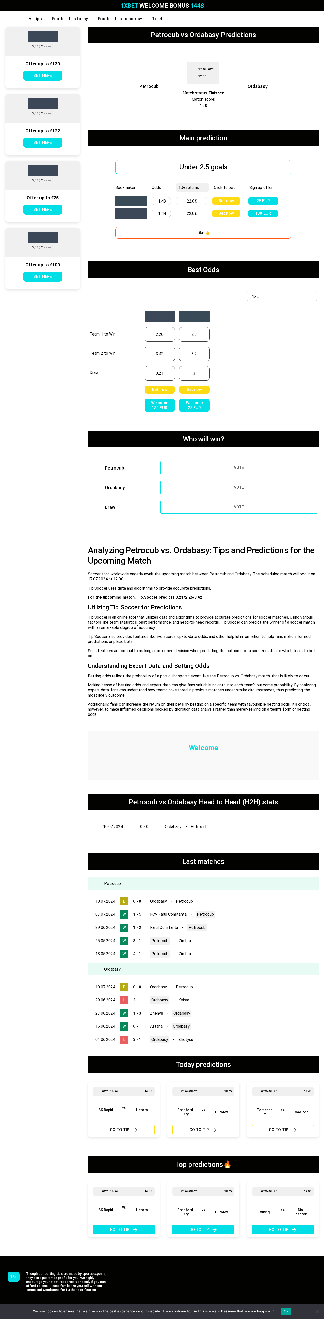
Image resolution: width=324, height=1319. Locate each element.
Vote (239, 467)
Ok (286, 1311)
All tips (35, 18)
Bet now (226, 200)
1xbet (157, 18)
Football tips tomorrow (120, 18)
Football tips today (70, 18)
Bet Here (42, 75)
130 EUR (263, 213)
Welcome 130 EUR (159, 405)
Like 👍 (203, 232)
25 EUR (263, 200)
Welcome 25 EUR (194, 405)
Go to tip (119, 1129)
